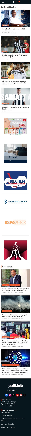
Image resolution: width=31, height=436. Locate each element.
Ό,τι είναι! (9, 311)
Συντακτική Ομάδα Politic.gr (17, 318)
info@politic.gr (10, 402)
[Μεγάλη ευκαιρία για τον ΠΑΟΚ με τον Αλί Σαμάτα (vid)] (15, 44)
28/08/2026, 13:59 (6, 318)
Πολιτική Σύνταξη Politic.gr (17, 292)
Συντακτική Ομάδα (7, 424)
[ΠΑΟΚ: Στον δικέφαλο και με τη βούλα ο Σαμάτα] (15, 96)
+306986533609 (9, 406)
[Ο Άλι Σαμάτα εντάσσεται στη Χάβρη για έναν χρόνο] (15, 18)
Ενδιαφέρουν (6, 337)
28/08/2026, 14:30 (6, 292)
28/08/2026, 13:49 (6, 374)
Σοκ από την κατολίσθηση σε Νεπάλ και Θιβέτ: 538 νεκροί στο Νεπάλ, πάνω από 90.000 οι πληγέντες (15, 342)
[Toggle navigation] (3, 2)
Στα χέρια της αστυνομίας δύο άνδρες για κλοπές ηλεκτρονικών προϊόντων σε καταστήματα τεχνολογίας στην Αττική (15, 370)
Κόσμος (11, 337)
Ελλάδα (4, 311)
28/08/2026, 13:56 (6, 346)
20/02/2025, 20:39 (6, 58)
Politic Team (13, 32)
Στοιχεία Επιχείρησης (8, 427)
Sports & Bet (5, 25)
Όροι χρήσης (5, 412)
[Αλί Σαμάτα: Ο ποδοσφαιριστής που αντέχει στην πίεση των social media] (15, 70)
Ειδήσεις (5, 51)
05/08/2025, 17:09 (6, 32)
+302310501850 (9, 404)
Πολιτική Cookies (7, 415)
